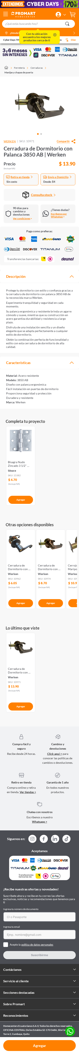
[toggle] (5, 14)
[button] (58, 14)
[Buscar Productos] (67, 24)
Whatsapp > (39, 821)
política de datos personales (37, 944)
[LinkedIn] (55, 839)
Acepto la (31, 944)
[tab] (39, 276)
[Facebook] (44, 840)
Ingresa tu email (11, 926)
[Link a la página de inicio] (8, 67)
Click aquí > (54, 753)
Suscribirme (39, 955)
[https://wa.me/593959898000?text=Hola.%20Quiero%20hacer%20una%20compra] (70, 1032)
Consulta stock (42, 195)
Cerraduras (37, 67)
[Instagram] (32, 840)
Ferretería (19, 67)
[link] (20, 465)
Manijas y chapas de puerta (18, 72)
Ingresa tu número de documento (20, 909)
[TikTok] (66, 839)
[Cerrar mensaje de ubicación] (55, 35)
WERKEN (10, 141)
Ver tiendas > (28, 792)
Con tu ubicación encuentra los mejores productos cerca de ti (37, 37)
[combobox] (39, 24)
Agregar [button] (39, 1045)
